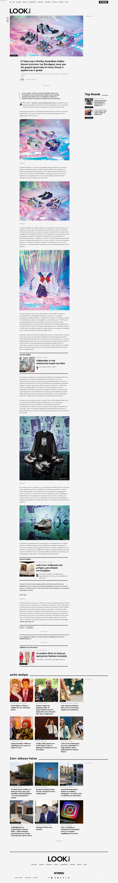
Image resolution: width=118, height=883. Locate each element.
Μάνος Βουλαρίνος (40, 824)
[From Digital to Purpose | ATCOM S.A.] (102, 877)
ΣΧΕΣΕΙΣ (61, 2)
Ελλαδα (38, 784)
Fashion (13, 738)
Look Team (27, 79)
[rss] (69, 878)
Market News (39, 357)
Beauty (63, 701)
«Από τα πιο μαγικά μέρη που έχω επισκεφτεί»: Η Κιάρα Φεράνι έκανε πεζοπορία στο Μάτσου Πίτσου (70, 747)
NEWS (66, 2)
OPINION (54, 2)
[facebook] (49, 878)
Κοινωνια (13, 784)
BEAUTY (25, 2)
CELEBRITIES (32, 2)
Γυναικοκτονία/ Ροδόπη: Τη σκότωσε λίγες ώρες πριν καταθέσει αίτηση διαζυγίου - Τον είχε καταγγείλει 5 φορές (21, 793)
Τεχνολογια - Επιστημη (67, 822)
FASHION (18, 2)
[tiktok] (55, 878)
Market (22, 371)
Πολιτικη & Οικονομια (42, 822)
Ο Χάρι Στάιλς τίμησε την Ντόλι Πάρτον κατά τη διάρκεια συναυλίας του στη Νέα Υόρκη (46, 746)
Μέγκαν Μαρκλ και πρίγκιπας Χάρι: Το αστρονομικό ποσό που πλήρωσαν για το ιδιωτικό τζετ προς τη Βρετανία (45, 710)
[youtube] (58, 878)
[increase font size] (8, 21)
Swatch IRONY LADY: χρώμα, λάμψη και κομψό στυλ (100, 112)
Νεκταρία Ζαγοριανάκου (41, 562)
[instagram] (52, 878)
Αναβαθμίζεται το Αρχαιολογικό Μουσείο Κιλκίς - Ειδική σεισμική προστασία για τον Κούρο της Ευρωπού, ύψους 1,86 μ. (21, 831)
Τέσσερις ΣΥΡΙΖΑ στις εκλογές (44, 828)
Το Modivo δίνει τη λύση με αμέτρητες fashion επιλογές (51, 654)
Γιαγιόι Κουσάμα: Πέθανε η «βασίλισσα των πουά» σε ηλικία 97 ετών (21, 745)
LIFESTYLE (40, 2)
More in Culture (15, 822)
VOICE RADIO (28, 877)
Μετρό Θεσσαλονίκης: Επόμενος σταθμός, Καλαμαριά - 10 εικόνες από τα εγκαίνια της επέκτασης (71, 792)
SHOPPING (48, 2)
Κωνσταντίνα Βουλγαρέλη (66, 703)
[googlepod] (66, 878)
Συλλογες (29, 627)
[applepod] (63, 878)
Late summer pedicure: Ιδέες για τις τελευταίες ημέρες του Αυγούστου (70, 708)
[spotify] (61, 878)
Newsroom (38, 703)
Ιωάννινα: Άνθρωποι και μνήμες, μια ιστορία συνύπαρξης (49, 568)
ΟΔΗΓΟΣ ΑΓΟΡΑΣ (19, 877)
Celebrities (14, 701)
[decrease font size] (8, 18)
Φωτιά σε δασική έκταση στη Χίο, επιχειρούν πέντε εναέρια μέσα (45, 791)
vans (22, 627)
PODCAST (35, 877)
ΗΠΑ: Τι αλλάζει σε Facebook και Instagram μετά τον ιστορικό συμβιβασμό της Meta (70, 830)
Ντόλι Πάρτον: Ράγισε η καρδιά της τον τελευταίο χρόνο (20, 708)
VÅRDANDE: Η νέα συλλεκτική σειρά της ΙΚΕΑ (50, 362)
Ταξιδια (22, 575)
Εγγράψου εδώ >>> (26, 638)
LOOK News (14, 55)
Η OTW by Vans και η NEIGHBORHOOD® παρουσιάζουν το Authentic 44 (100, 103)
